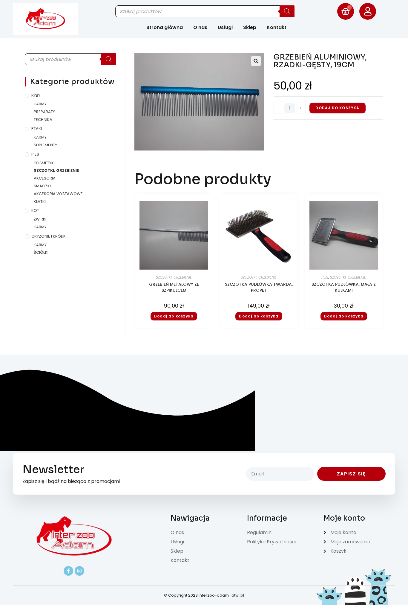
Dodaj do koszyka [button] (174, 316)
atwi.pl (237, 595)
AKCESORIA (45, 178)
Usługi (225, 27)
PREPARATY (44, 112)
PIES (35, 154)
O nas (200, 27)
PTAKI (36, 128)
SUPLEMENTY (45, 145)
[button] (256, 61)
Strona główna (164, 27)
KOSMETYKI (44, 163)
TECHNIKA (43, 119)
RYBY (35, 95)
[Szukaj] (287, 11)
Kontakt (276, 27)
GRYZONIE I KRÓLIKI (49, 236)
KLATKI (40, 201)
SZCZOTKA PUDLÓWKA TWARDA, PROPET (259, 287)
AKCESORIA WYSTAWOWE (58, 194)
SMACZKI (42, 186)
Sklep (249, 27)
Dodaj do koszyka (337, 107)
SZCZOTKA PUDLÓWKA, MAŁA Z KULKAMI (344, 287)
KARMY (40, 104)
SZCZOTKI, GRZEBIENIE (56, 170)
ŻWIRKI (40, 219)
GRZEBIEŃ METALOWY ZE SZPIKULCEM (174, 287)
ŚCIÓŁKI (41, 252)
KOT (35, 210)
